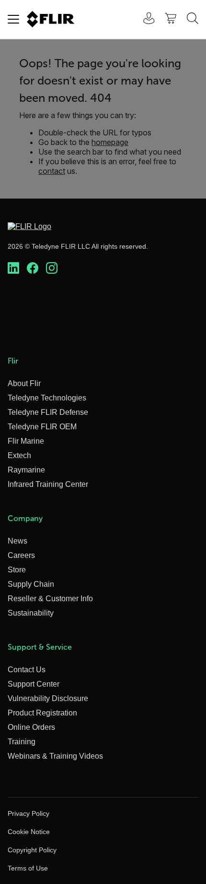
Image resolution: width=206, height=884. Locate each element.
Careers (21, 555)
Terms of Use (28, 868)
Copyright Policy (32, 850)
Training (21, 742)
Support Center (33, 684)
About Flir (24, 383)
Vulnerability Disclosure (48, 698)
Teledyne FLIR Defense (48, 412)
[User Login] (144, 19)
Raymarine (26, 470)
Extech (19, 455)
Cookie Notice (29, 832)
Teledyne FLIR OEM (42, 427)
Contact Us (27, 670)
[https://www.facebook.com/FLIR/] (32, 268)
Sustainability (31, 613)
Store (17, 570)
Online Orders (31, 727)
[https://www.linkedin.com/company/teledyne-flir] (13, 268)
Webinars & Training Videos (55, 756)
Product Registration (42, 713)
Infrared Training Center (48, 484)
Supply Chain (31, 584)
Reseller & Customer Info (50, 598)
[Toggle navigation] (13, 19)
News (17, 541)
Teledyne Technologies (47, 398)
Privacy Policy (28, 813)
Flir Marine (26, 441)
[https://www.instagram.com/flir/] (51, 268)
